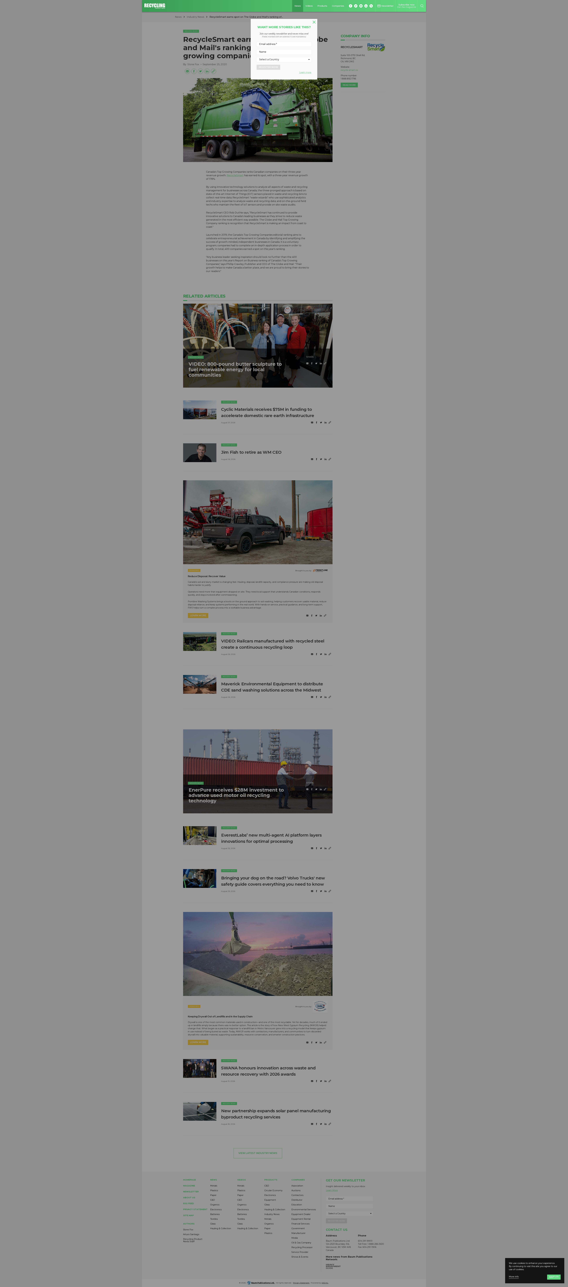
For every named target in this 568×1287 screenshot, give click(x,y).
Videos (309, 6)
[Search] (422, 6)
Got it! (554, 1277)
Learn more (305, 72)
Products (322, 6)
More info (514, 1276)
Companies (338, 6)
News (298, 6)
